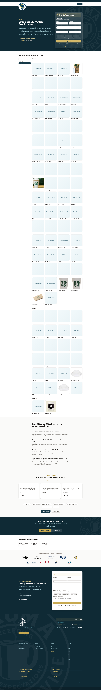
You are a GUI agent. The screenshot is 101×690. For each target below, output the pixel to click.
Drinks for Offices (38, 646)
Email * (57, 29)
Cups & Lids (21, 65)
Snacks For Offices (38, 649)
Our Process (70, 649)
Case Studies (70, 645)
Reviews (69, 654)
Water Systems (21, 645)
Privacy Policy (76, 682)
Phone (70, 29)
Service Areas (64, 0)
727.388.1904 (65, 627)
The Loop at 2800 (27, 504)
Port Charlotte (53, 645)
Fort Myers (72, 624)
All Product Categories (24, 674)
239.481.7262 (80, 624)
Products (20, 19)
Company (59, 25)
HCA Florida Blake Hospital (46, 504)
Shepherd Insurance (36, 504)
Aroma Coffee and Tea (39, 645)
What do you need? (58, 596)
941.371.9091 (65, 624)
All (20, 63)
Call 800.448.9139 (56, 530)
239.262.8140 (80, 625)
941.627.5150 (80, 627)
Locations (69, 648)
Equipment (36, 643)
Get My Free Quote (69, 41)
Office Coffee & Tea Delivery (23, 643)
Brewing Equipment (22, 648)
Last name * (71, 21)
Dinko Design (49, 688)
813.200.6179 (65, 625)
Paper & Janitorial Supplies (23, 649)
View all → (53, 651)
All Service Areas (55, 671)
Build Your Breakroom (45, 530)
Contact (79, 4)
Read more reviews (45, 511)
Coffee (20, 68)
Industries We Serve (23, 676)
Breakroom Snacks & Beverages (24, 646)
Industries (69, 646)
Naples (52, 643)
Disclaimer (80, 682)
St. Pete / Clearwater (54, 648)
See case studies (56, 511)
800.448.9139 (77, 0)
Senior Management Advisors (72, 504)
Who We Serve (55, 676)
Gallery (69, 651)
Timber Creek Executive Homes (59, 504)
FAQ (68, 656)
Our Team (69, 643)
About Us (69, 641)
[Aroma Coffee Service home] (22, 6)
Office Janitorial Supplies (39, 648)
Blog (69, 0)
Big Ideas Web (59, 688)
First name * (58, 21)
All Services (20, 641)
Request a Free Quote (24, 632)
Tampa (52, 649)
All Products (37, 641)
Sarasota (57, 624)
